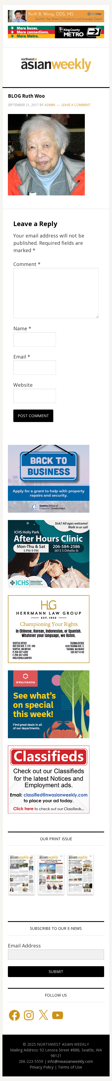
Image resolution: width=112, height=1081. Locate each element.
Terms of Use (70, 1067)
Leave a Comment (76, 105)
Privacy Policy (42, 1067)
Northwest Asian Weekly (56, 65)
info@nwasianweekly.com (70, 1061)
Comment (27, 264)
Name (22, 328)
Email (21, 356)
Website (23, 385)
